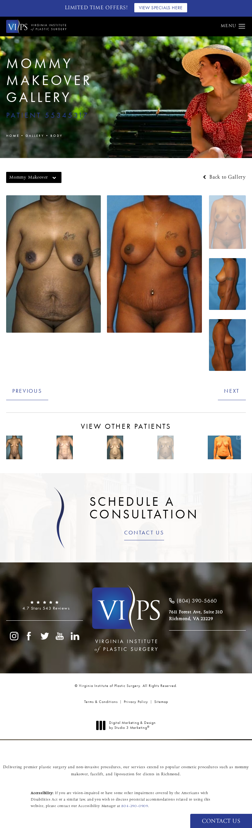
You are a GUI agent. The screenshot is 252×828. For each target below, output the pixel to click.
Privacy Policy (136, 701)
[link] (44, 605)
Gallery (35, 135)
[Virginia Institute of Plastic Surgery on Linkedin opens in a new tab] (75, 636)
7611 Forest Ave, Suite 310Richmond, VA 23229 (196, 615)
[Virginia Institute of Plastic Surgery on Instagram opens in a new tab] (14, 636)
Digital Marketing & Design (132, 725)
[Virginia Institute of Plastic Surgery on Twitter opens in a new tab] (44, 636)
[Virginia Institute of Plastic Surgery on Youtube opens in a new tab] (60, 636)
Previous (27, 390)
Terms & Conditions (101, 701)
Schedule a (144, 508)
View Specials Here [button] (161, 8)
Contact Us (144, 533)
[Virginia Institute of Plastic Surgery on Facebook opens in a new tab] (29, 636)
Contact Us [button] (221, 821)
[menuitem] (14, 636)
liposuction (124, 774)
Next (232, 390)
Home (12, 135)
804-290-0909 (134, 806)
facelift (96, 774)
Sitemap (161, 701)
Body (56, 135)
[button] (242, 26)
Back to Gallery (226, 177)
